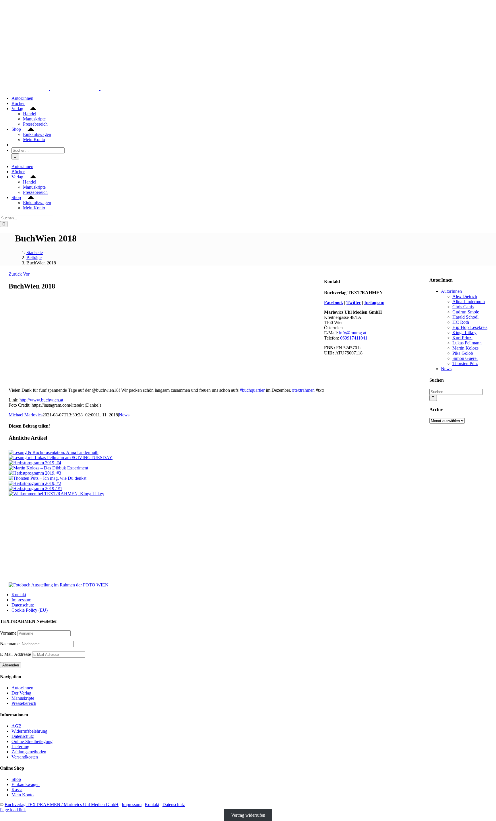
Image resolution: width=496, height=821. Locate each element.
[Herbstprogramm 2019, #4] (35, 462)
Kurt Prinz (462, 337)
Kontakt (18, 594)
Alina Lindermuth (468, 301)
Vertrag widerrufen (248, 814)
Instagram (374, 302)
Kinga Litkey (464, 332)
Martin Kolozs (465, 348)
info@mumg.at (352, 332)
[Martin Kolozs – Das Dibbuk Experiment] (48, 467)
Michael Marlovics (25, 414)
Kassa (16, 789)
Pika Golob (462, 353)
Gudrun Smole (465, 311)
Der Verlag (21, 693)
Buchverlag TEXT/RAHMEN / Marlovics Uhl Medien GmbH (62, 804)
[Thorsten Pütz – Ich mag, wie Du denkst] (47, 478)
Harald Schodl (465, 317)
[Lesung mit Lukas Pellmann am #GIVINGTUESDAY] (61, 457)
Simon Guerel (465, 358)
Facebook (333, 302)
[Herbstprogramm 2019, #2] (35, 483)
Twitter (353, 302)
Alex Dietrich (464, 296)
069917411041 (353, 338)
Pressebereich (23, 703)
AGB (16, 726)
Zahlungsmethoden (28, 751)
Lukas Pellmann (467, 342)
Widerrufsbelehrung (29, 731)
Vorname (8, 633)
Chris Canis (463, 306)
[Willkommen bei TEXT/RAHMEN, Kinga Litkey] (56, 493)
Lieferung (20, 746)
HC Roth (460, 322)
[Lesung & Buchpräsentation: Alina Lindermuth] (53, 452)
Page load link (13, 809)
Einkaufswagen (25, 784)
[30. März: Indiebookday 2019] (166, 560)
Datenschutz (22, 604)
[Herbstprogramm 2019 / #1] (35, 488)
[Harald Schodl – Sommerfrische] (166, 517)
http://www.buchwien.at (41, 399)
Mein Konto (22, 794)
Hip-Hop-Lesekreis (469, 327)
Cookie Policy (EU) (29, 610)
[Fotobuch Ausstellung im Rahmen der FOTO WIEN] (58, 584)
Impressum (21, 599)
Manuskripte (22, 698)
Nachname (10, 643)
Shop (16, 779)
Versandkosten (24, 756)
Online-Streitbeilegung (32, 741)
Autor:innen (22, 687)
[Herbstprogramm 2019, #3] (35, 473)
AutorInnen (451, 291)
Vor (26, 274)
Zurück (15, 274)
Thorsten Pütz (465, 363)
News (124, 414)
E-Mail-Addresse (16, 654)
